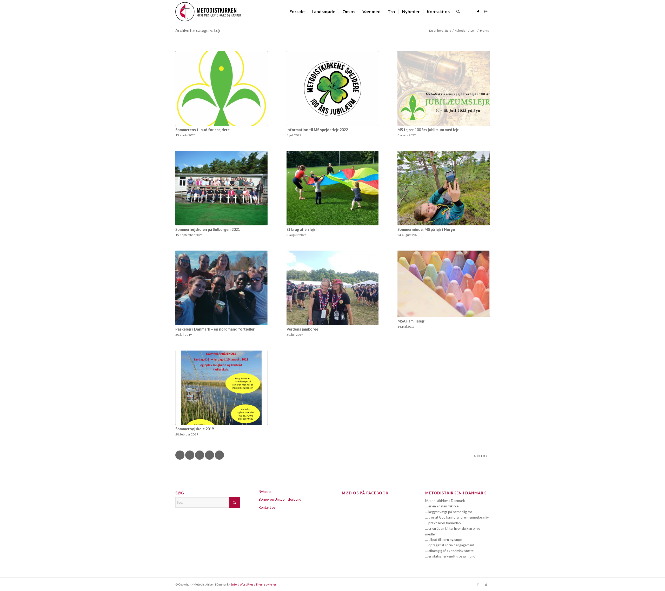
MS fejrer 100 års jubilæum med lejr (428, 129)
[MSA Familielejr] (443, 284)
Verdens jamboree (302, 329)
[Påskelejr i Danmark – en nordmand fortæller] (221, 288)
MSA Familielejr (410, 321)
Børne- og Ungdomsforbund (280, 499)
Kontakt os (267, 507)
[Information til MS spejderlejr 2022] (333, 88)
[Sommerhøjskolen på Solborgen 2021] (221, 188)
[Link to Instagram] (486, 11)
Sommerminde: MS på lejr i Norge (426, 229)
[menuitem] (297, 11)
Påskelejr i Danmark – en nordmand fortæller (215, 329)
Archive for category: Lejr (198, 30)
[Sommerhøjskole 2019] (221, 388)
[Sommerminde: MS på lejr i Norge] (443, 188)
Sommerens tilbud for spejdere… (203, 129)
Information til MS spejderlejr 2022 (317, 129)
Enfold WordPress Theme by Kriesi (254, 584)
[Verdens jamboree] (333, 288)
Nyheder (265, 491)
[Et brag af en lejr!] (333, 188)
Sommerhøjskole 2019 (194, 429)
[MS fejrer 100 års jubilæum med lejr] (443, 88)
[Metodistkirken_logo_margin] (208, 11)
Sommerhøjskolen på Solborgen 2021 (207, 229)
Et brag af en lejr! (302, 229)
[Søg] (458, 11)
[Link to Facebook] (478, 11)
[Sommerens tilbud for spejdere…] (221, 88)
